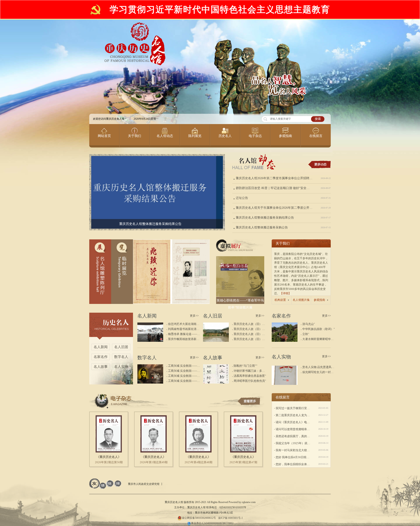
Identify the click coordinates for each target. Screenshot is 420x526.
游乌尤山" (308, 324)
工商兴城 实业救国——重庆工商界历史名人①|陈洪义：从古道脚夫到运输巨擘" (184, 380)
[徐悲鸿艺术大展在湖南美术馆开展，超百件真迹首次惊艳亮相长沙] (150, 340)
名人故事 (101, 366)
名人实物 (121, 366)
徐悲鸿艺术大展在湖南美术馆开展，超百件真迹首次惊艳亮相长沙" (184, 324)
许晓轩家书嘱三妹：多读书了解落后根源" (250, 370)
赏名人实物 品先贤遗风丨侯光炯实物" (319, 367)
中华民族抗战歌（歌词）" (318, 329)
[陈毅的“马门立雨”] (216, 382)
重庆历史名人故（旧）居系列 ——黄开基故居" (250, 329)
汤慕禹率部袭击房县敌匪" (250, 375)
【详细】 (285, 293)
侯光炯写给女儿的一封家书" (319, 372)
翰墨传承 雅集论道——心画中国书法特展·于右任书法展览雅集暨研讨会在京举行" (184, 334)
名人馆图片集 (301, 300)
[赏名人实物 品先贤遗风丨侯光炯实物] (285, 384)
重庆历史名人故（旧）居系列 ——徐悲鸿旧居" (250, 339)
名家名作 (101, 357)
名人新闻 (101, 347)
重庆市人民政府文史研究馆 (143, 484)
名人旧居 (121, 347)
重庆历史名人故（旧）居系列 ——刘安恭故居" (250, 324)
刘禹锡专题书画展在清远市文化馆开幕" (184, 329)
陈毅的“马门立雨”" (245, 365)
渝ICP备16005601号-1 (230, 517)
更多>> (194, 315)
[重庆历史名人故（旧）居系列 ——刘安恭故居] (216, 340)
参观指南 (319, 300)
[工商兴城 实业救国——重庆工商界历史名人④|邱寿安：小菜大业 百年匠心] (150, 382)
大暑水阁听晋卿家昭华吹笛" (319, 339)
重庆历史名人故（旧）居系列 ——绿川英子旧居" (250, 334)
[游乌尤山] (285, 340)
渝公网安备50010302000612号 (199, 517)
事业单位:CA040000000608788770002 (212, 523)
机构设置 (280, 300)
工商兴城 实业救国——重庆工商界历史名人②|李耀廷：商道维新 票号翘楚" (184, 375)
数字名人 (121, 357)
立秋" (305, 334)
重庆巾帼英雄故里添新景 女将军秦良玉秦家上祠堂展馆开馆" (184, 339)
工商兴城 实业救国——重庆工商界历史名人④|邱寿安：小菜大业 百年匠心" (184, 365)
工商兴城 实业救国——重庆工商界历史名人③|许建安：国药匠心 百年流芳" (184, 370)
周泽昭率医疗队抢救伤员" (250, 380)
